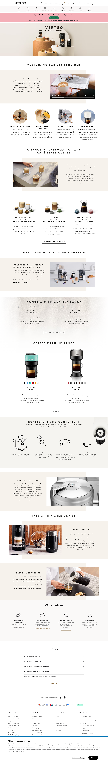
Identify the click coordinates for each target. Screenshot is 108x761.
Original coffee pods (13, 725)
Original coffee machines (15, 721)
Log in (57, 716)
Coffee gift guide (36, 728)
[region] (54, 749)
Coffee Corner (36, 723)
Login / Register (72, 3)
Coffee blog (35, 725)
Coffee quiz (35, 718)
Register (58, 718)
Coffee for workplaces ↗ (38, 735)
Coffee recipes (36, 721)
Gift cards (58, 728)
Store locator (59, 730)
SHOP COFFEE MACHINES (54, 411)
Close (93, 758)
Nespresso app (59, 723)
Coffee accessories (13, 728)
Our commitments (37, 732)
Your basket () (88, 3)
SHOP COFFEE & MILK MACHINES (54, 332)
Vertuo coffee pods (13, 723)
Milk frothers (11, 730)
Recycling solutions (37, 730)
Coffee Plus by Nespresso (15, 735)
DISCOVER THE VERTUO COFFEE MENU (54, 242)
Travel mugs (11, 732)
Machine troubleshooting (89, 720)
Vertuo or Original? (13, 716)
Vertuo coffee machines (14, 718)
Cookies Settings (78, 758)
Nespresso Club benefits (38, 716)
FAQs (57, 721)
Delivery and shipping (62, 725)
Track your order (86, 716)
